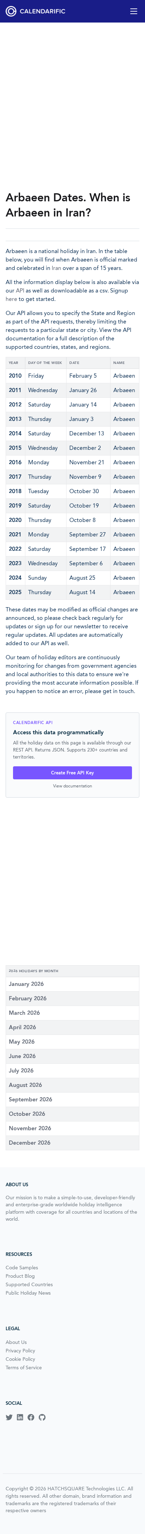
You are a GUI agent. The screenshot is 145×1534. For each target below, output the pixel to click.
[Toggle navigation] (133, 11)
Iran (56, 268)
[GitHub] (42, 1417)
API (20, 290)
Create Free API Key (72, 772)
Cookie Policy (20, 1359)
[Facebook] (30, 1417)
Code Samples (22, 1267)
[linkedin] (20, 1417)
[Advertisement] (72, 106)
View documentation (72, 785)
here (11, 299)
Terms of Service (24, 1367)
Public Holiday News (28, 1293)
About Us (16, 1342)
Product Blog (20, 1276)
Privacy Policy (20, 1350)
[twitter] (9, 1417)
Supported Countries (29, 1284)
